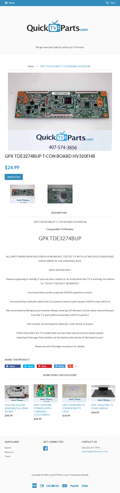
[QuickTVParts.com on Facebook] (45, 448)
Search (8, 447)
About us (9, 452)
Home (31, 66)
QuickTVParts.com (59, 475)
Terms (8, 456)
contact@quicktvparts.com (95, 451)
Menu (11, 2)
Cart (112, 2)
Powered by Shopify (79, 475)
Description (59, 212)
